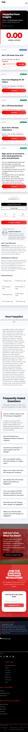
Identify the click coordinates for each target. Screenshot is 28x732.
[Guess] (7, 281)
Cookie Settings (23, 727)
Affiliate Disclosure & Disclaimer (16, 729)
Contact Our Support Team (13, 555)
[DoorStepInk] (7, 288)
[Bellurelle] (7, 295)
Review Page (14, 208)
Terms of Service (13, 727)
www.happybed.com (13, 199)
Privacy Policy (4, 727)
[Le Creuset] (7, 301)
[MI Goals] (20, 301)
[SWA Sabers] (20, 295)
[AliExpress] (20, 281)
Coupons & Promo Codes (14, 204)
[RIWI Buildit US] (20, 288)
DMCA (5, 729)
